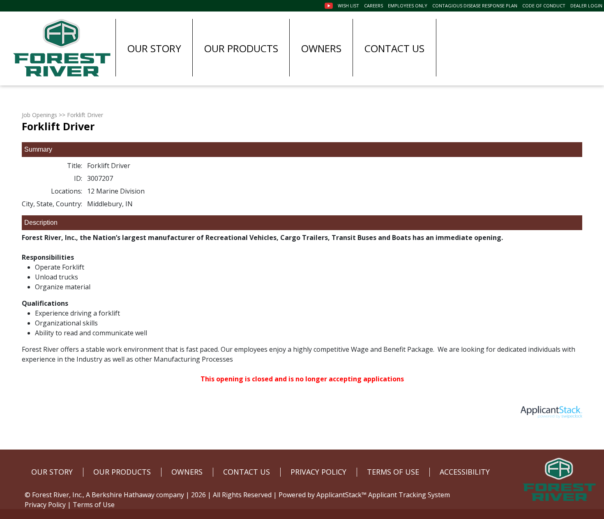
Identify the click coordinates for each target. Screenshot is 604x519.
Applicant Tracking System (409, 494)
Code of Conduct (543, 5)
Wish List (348, 5)
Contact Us (394, 48)
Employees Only (407, 5)
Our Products (241, 48)
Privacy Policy (45, 504)
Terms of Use (94, 504)
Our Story (154, 48)
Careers (373, 5)
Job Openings (39, 115)
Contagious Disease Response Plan (474, 5)
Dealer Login (586, 5)
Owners (321, 48)
